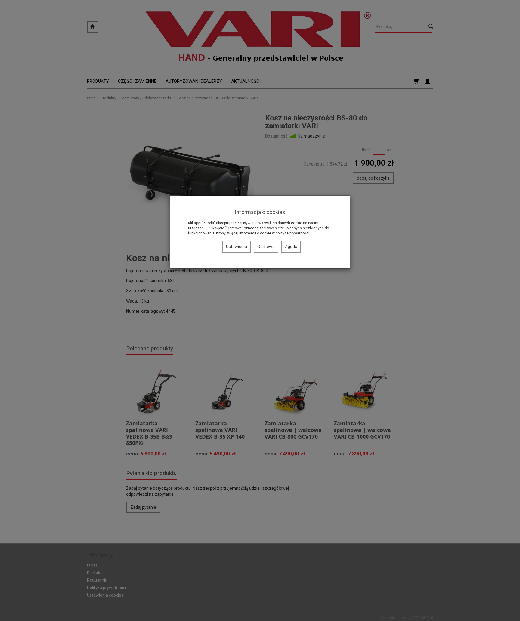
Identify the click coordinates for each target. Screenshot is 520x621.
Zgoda (291, 246)
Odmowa (266, 246)
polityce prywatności (292, 233)
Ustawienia (236, 246)
